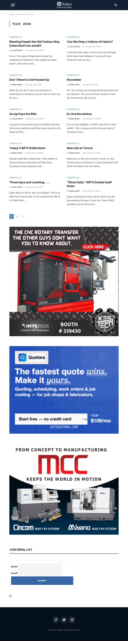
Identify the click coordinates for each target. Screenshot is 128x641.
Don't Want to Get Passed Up (29, 79)
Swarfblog (15, 37)
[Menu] (13, 5)
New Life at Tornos (80, 148)
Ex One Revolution (79, 114)
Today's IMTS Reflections (27, 148)
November (74, 79)
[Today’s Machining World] (64, 5)
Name (14, 566)
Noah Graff (17, 85)
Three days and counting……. (30, 182)
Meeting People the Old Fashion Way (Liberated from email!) (34, 43)
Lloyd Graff (17, 50)
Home (12, 14)
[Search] (115, 5)
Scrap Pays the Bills (23, 114)
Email (14, 573)
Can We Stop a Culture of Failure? (90, 41)
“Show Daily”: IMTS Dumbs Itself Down (89, 184)
